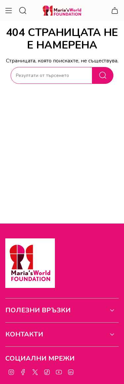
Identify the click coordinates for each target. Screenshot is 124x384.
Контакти (24, 334)
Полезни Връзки (38, 310)
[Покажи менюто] (8, 10)
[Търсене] (102, 75)
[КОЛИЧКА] (115, 10)
